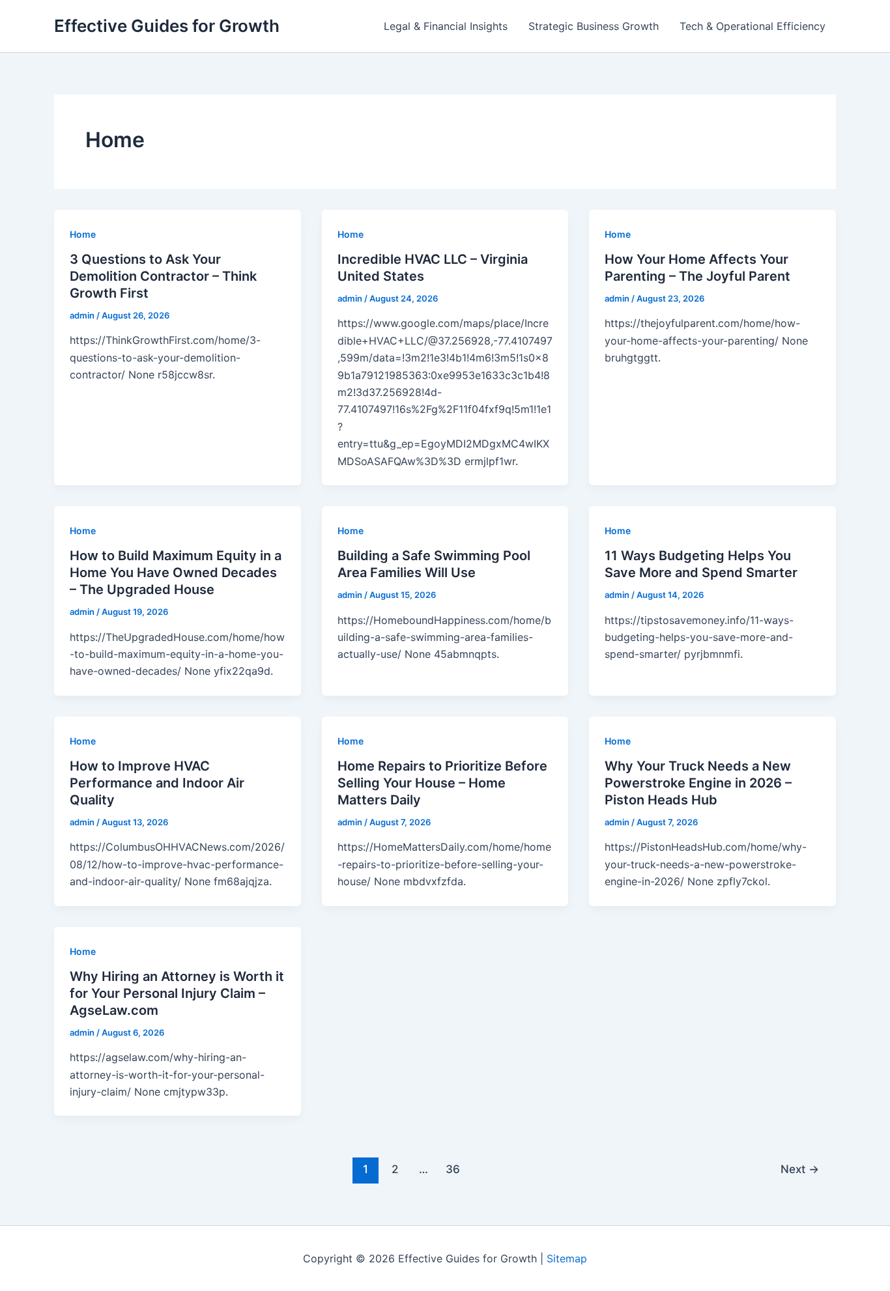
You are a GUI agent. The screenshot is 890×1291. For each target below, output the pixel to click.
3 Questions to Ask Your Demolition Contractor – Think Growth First (163, 276)
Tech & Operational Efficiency (752, 26)
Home (83, 234)
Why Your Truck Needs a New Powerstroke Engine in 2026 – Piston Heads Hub (698, 783)
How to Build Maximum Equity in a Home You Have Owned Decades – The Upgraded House (175, 572)
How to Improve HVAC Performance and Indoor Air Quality (157, 783)
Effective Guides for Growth (167, 26)
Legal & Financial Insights (446, 26)
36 (453, 1169)
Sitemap (567, 1258)
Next (800, 1169)
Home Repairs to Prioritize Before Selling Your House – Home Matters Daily (442, 783)
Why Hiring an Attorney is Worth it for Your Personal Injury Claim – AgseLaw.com (177, 993)
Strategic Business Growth (593, 26)
